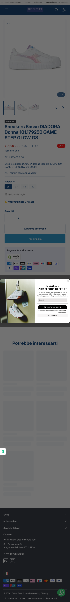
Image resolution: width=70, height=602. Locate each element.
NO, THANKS (52, 315)
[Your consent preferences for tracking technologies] (3, 451)
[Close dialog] (68, 281)
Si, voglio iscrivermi (52, 307)
